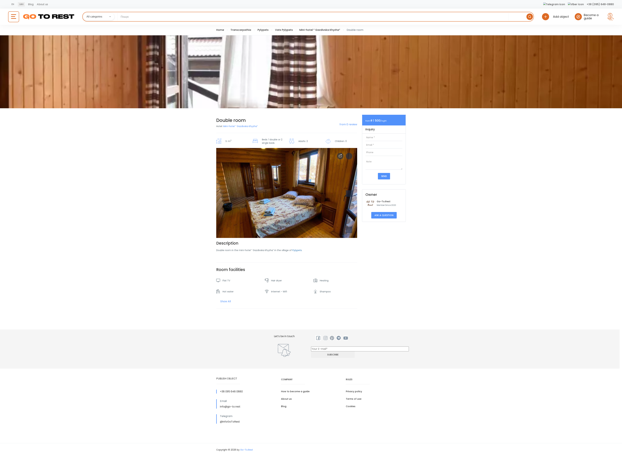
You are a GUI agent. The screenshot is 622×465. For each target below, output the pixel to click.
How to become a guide (295, 391)
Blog (31, 4)
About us (42, 4)
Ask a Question (383, 215)
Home (220, 30)
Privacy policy (354, 391)
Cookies (350, 406)
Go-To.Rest (383, 201)
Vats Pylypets (284, 30)
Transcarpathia (240, 30)
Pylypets (263, 30)
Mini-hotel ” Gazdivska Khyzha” (319, 30)
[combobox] (99, 16)
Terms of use (353, 398)
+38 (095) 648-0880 (600, 4)
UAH (21, 4)
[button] (349, 230)
